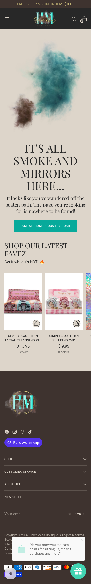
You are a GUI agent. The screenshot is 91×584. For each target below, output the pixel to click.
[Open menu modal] (7, 19)
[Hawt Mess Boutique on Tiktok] (30, 432)
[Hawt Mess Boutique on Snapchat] (23, 432)
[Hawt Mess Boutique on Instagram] (15, 432)
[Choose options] (36, 324)
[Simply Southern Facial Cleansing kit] (23, 301)
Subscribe (77, 514)
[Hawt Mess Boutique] (45, 19)
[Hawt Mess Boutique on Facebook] (7, 432)
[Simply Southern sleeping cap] (64, 301)
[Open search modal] (74, 19)
